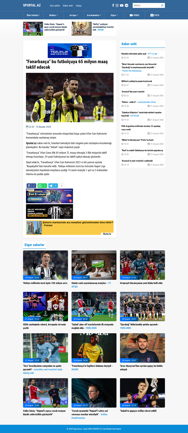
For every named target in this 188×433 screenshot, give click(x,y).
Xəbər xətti (68, 5)
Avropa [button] (73, 15)
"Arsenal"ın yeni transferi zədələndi (142, 163)
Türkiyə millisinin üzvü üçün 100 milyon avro (45, 283)
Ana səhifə (55, 5)
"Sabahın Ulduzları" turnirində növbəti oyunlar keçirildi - (142, 116)
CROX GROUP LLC (95, 429)
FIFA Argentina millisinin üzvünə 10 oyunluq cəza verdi (142, 130)
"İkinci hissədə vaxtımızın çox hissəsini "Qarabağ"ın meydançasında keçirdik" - (142, 69)
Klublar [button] (52, 15)
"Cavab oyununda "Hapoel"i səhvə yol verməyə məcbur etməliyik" (90, 414)
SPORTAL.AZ (32, 5)
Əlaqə (78, 5)
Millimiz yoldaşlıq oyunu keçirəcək (142, 83)
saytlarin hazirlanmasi (38, 179)
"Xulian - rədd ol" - (142, 104)
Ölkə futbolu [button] (32, 15)
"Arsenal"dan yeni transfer (142, 93)
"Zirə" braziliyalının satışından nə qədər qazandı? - (42, 369)
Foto (156, 15)
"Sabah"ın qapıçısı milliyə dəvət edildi (138, 410)
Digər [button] (113, 15)
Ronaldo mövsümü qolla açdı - (142, 55)
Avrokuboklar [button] (93, 15)
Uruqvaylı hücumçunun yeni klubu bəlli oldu (141, 283)
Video (136, 15)
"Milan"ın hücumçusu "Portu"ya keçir (142, 142)
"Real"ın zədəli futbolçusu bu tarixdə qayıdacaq (142, 152)
